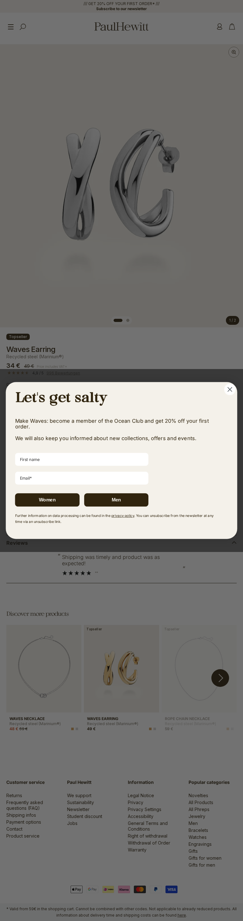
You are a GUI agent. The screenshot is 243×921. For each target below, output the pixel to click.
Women (47, 499)
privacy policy (122, 515)
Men (116, 499)
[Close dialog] (230, 390)
